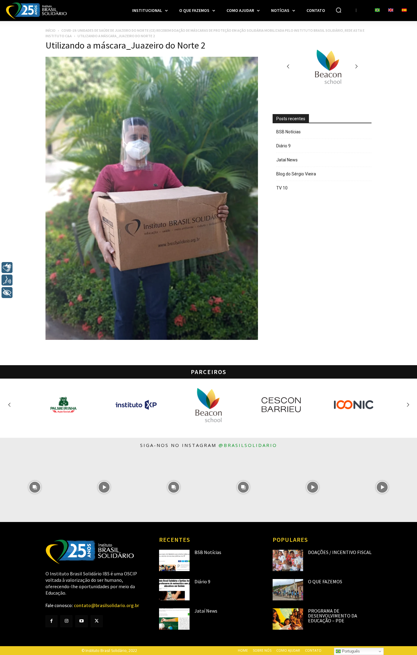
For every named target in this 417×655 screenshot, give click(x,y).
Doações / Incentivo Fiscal (340, 552)
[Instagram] (66, 621)
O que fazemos (325, 581)
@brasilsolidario (248, 445)
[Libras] (7, 267)
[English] (390, 10)
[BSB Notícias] (174, 560)
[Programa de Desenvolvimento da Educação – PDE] (288, 619)
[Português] (377, 10)
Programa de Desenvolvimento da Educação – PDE (332, 616)
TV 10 (282, 187)
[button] (338, 10)
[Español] (404, 10)
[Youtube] (81, 621)
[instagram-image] (35, 487)
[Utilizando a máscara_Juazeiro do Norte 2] (151, 338)
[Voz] (7, 280)
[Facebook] (51, 621)
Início (50, 30)
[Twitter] (97, 621)
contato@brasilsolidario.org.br (106, 605)
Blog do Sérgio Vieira (296, 173)
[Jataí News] (174, 619)
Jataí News (287, 159)
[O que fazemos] (288, 589)
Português (350, 651)
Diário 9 (283, 145)
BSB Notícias (288, 131)
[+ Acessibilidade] (7, 292)
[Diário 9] (174, 589)
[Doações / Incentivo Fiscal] (288, 560)
